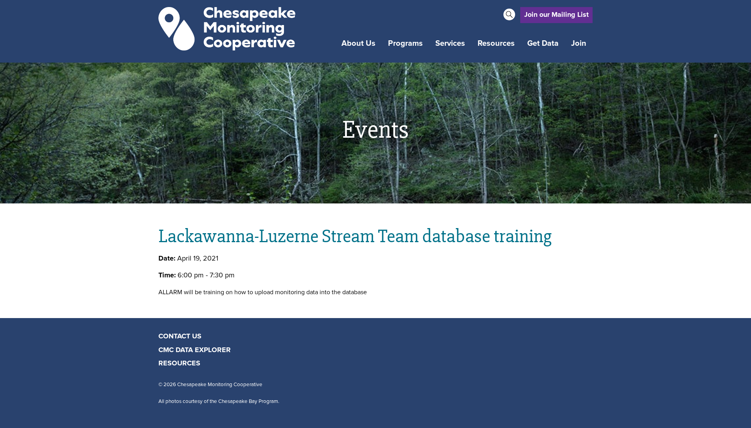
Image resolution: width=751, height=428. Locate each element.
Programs (405, 43)
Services (450, 43)
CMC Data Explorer (194, 350)
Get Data (543, 43)
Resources (496, 43)
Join (578, 43)
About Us (358, 43)
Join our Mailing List (556, 14)
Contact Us (179, 336)
